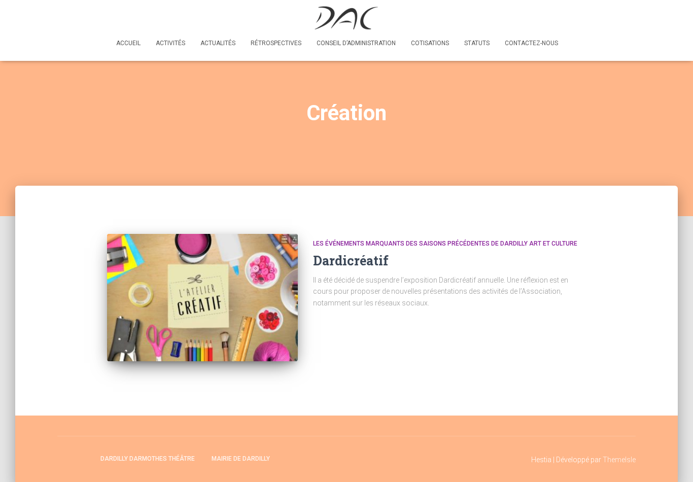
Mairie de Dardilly (241, 458)
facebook (65, 458)
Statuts (477, 43)
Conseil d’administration (356, 43)
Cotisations (430, 43)
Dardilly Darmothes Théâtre (147, 458)
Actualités (217, 43)
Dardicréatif (351, 260)
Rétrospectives (276, 43)
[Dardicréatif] (202, 297)
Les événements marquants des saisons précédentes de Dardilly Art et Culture (445, 243)
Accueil (128, 43)
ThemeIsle (619, 460)
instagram (83, 458)
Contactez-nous (531, 43)
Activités (170, 43)
